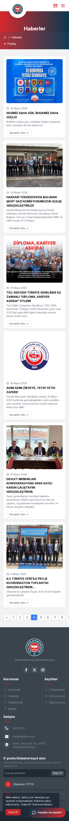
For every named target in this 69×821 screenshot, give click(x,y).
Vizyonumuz (56, 696)
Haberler (16, 37)
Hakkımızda (15, 702)
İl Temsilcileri (56, 689)
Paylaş (11, 43)
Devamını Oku (17, 132)
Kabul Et (13, 812)
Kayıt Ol (57, 773)
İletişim (12, 708)
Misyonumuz (56, 702)
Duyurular (14, 689)
